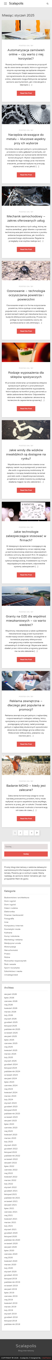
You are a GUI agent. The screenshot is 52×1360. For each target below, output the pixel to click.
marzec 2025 (10, 1054)
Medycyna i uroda (12, 943)
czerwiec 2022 (10, 1170)
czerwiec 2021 (10, 1212)
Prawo (7, 954)
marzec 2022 (10, 1180)
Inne (6, 922)
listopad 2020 (10, 1236)
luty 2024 (8, 1099)
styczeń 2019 (10, 1314)
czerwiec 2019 (10, 1296)
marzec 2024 (10, 1096)
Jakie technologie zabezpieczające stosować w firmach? (26, 536)
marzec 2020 (10, 1264)
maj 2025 (8, 1047)
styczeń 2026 (10, 1019)
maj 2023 (8, 1131)
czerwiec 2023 (10, 1127)
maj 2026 (8, 1005)
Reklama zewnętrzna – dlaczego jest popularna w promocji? (26, 705)
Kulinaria (8, 932)
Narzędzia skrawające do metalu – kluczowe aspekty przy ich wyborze (26, 139)
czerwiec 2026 (10, 1001)
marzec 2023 (10, 1138)
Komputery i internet (13, 925)
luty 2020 (8, 1268)
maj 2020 (8, 1257)
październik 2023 (12, 1113)
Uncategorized (11, 975)
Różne (7, 957)
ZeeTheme (46, 1358)
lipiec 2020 (9, 1250)
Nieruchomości (11, 950)
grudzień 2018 (11, 1317)
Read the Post (27, 94)
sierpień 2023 (10, 1120)
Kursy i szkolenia (11, 936)
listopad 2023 (10, 1110)
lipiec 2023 (9, 1124)
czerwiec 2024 (10, 1085)
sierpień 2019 (10, 1289)
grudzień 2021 (11, 1191)
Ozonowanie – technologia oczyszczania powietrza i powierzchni (26, 295)
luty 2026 (8, 1015)
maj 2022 (8, 1173)
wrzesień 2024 (11, 1075)
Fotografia (9, 918)
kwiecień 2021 (10, 1219)
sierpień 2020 (10, 1247)
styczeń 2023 (10, 1145)
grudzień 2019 (11, 1275)
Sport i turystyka (12, 968)
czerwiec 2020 (10, 1254)
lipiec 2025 (9, 1040)
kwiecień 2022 (10, 1177)
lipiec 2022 (9, 1166)
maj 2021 (8, 1215)
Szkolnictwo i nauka (13, 971)
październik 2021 (12, 1198)
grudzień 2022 (11, 1149)
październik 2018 (12, 1324)
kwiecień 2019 (10, 1303)
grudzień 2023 (11, 1106)
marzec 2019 (10, 1307)
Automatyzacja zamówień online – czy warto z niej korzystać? (26, 54)
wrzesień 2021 (11, 1201)
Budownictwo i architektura (16, 897)
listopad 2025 (10, 1026)
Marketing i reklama (13, 940)
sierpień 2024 (10, 1078)
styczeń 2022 (10, 1187)
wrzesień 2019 (11, 1285)
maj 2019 (8, 1299)
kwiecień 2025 (10, 1050)
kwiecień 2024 (10, 1092)
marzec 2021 (10, 1222)
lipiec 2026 (9, 998)
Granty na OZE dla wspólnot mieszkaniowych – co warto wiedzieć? (26, 621)
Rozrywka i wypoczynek (15, 961)
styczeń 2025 (10, 1061)
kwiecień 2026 (10, 1008)
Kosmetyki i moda (12, 929)
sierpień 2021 (10, 1205)
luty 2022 (8, 1184)
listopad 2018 (10, 1321)
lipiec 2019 (9, 1292)
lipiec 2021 (9, 1208)
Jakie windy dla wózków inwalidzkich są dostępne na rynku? (26, 454)
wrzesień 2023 (11, 1117)
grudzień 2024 (11, 1064)
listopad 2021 (10, 1194)
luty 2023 (8, 1141)
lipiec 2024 (9, 1082)
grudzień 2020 (11, 1233)
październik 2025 (12, 1029)
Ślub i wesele (10, 964)
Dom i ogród (10, 901)
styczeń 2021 (10, 1229)
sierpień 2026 (10, 994)
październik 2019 (12, 1282)
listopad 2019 (10, 1278)
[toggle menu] (5, 3)
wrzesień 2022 (11, 1159)
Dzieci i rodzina (11, 908)
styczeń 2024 (10, 1103)
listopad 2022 (10, 1152)
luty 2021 (8, 1226)
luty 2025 (8, 1057)
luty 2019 (8, 1310)
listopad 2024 (10, 1068)
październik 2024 (12, 1071)
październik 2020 (12, 1240)
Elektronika (9, 911)
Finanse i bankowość (13, 915)
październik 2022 (12, 1156)
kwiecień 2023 (10, 1134)
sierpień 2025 (10, 1036)
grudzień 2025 (11, 1022)
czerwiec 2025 (10, 1043)
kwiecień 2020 (10, 1261)
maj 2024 (8, 1089)
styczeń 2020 (10, 1271)
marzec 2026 (10, 1012)
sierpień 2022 (10, 1163)
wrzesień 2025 (11, 1033)
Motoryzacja (10, 947)
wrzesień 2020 (11, 1243)
